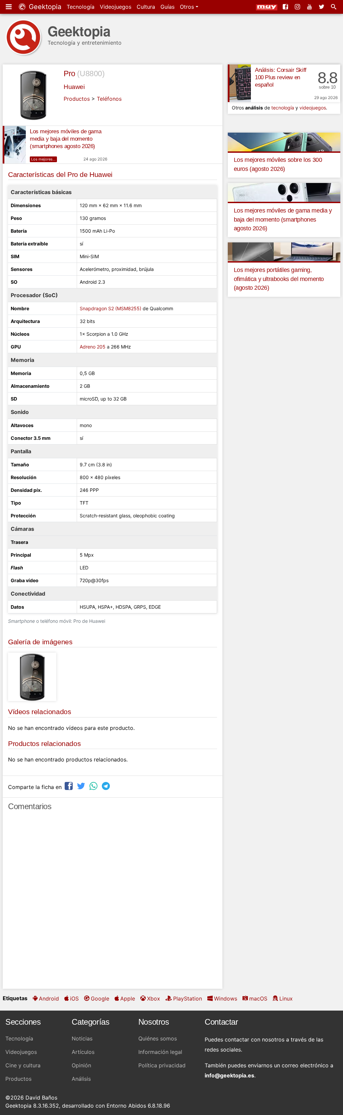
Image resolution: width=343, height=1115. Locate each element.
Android (49, 998)
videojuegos (312, 107)
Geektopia (44, 7)
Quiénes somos (157, 1038)
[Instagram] (298, 7)
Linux (286, 998)
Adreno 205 (93, 347)
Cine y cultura (23, 1065)
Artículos (83, 1052)
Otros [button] (188, 6)
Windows (225, 998)
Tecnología (80, 6)
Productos (77, 98)
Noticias (82, 1038)
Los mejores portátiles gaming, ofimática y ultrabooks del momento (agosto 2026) (279, 279)
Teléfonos (109, 98)
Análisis (81, 1078)
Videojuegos (115, 6)
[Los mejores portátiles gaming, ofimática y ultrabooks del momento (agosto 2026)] (284, 251)
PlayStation (187, 998)
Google (100, 998)
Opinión (81, 1065)
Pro (69, 73)
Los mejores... (43, 159)
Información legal (160, 1052)
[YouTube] (310, 7)
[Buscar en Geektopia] (334, 7)
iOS (74, 998)
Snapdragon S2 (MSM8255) (110, 308)
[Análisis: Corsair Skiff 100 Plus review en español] (239, 83)
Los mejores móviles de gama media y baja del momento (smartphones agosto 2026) (65, 138)
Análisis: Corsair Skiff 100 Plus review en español (280, 77)
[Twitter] (322, 7)
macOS (258, 998)
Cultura (146, 6)
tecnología (282, 107)
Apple (127, 998)
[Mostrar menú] (9, 6)
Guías (167, 6)
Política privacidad (162, 1065)
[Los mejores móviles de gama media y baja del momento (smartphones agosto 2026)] (14, 145)
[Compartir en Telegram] (106, 786)
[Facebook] (286, 7)
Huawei (74, 86)
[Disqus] (112, 903)
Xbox (153, 998)
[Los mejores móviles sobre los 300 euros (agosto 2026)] (284, 141)
